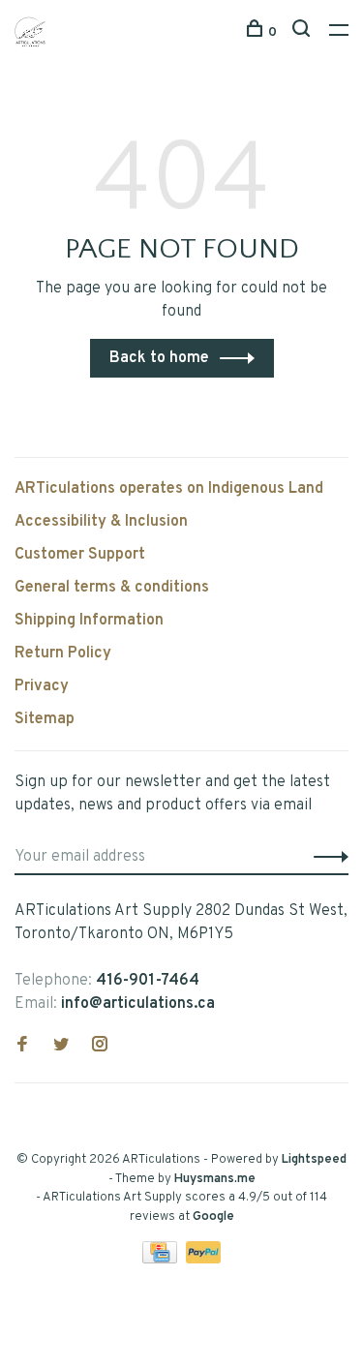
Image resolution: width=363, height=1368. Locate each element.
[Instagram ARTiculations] (99, 1046)
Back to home (159, 358)
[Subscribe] (325, 857)
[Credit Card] (161, 1259)
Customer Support (80, 554)
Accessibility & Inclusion (101, 522)
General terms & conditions (112, 587)
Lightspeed (314, 1160)
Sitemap (45, 719)
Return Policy (63, 653)
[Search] (303, 32)
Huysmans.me (215, 1179)
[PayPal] (204, 1259)
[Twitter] (61, 1046)
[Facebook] (22, 1046)
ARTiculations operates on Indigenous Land (169, 489)
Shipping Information (89, 620)
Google (213, 1217)
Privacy (42, 686)
